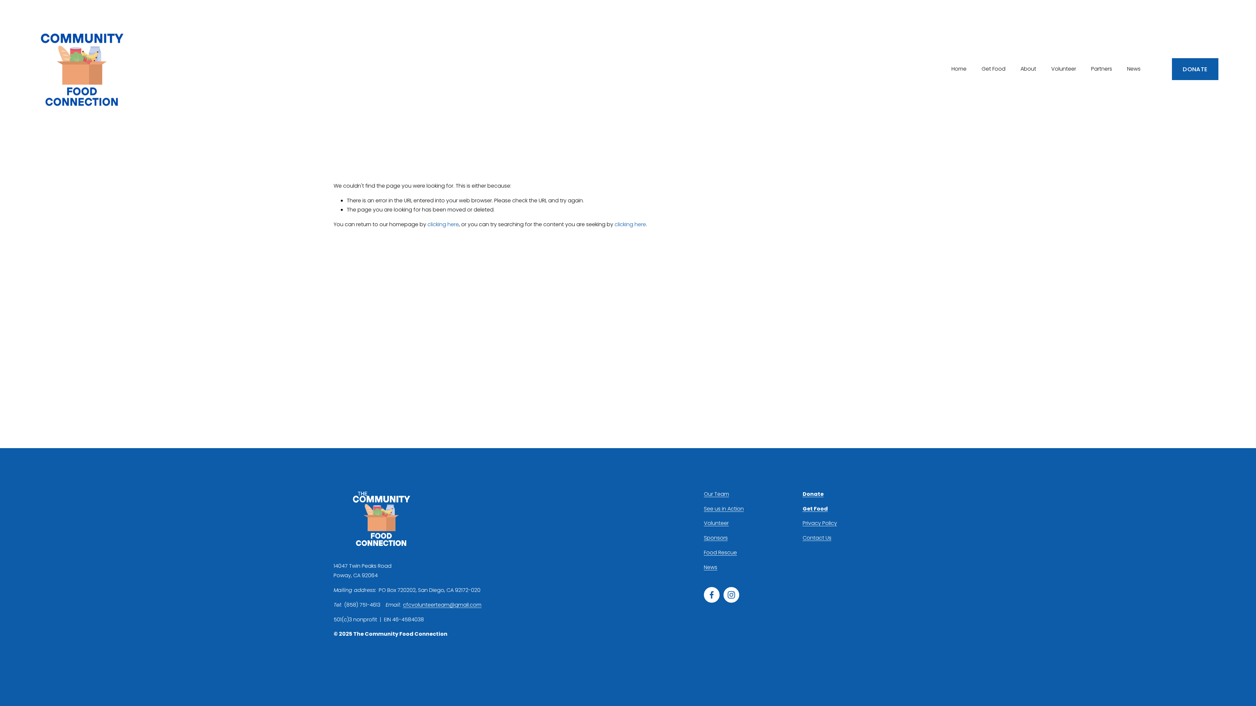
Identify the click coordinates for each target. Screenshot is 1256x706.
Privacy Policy (820, 523)
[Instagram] (731, 595)
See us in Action (724, 509)
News (1134, 69)
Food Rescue (720, 552)
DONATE (1195, 69)
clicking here (443, 224)
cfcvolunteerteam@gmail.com (442, 605)
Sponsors (716, 538)
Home (959, 69)
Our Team (716, 494)
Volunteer (716, 523)
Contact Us (817, 538)
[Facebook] (712, 595)
